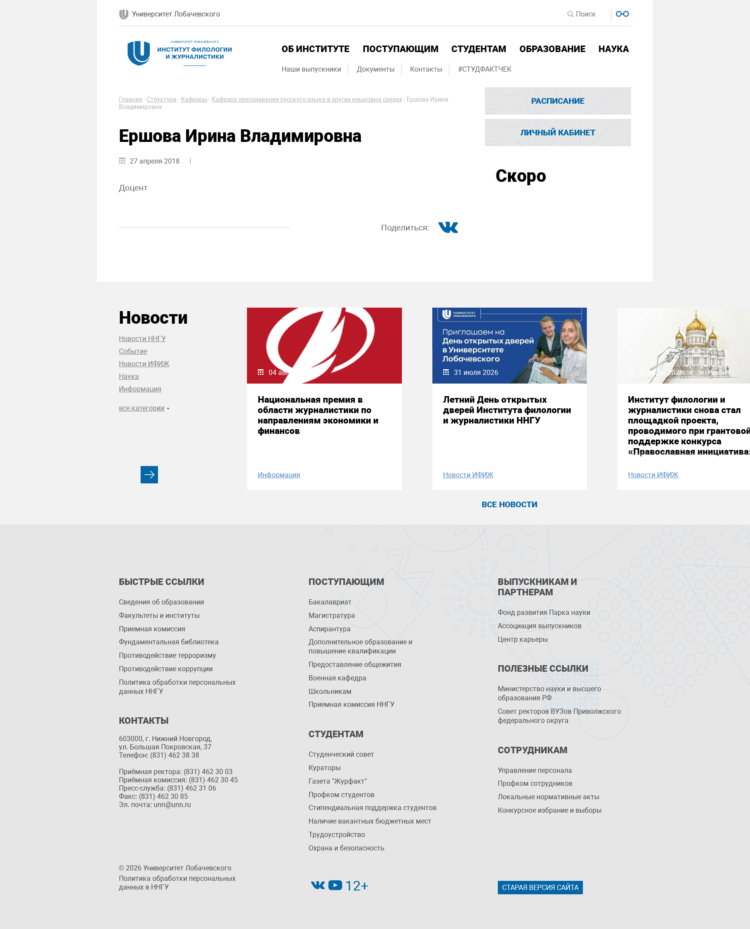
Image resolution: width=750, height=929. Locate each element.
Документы (376, 69)
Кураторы (325, 768)
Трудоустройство (337, 835)
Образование (553, 49)
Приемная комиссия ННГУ (352, 704)
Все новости (509, 504)
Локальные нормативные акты (548, 797)
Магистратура (332, 615)
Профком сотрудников (535, 783)
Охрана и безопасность (347, 848)
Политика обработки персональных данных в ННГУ (177, 883)
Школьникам (330, 691)
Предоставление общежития (355, 664)
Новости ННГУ (142, 339)
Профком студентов (342, 795)
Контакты (426, 69)
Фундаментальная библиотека (169, 642)
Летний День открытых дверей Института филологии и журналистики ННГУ (507, 410)
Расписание (558, 101)
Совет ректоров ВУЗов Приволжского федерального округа (559, 716)
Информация (140, 389)
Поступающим (400, 49)
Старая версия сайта (540, 887)
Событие (133, 351)
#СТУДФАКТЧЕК (484, 69)
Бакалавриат (330, 602)
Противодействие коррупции (166, 669)
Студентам (478, 49)
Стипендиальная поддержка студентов (373, 808)
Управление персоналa (535, 770)
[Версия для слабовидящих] (621, 12)
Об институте (315, 49)
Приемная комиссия (152, 629)
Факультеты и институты (159, 615)
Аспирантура (330, 629)
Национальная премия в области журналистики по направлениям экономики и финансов (318, 415)
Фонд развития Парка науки (544, 612)
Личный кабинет (557, 133)
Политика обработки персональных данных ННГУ (177, 687)
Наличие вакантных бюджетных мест (370, 821)
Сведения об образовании (161, 602)
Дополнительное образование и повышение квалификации (360, 646)
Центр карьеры (523, 639)
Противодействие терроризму (167, 655)
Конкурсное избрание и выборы (550, 810)
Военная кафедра (337, 678)
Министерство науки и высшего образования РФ (549, 693)
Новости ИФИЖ (144, 364)
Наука (614, 49)
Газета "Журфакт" (338, 781)
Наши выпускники (311, 69)
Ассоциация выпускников (540, 626)
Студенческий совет (341, 754)
